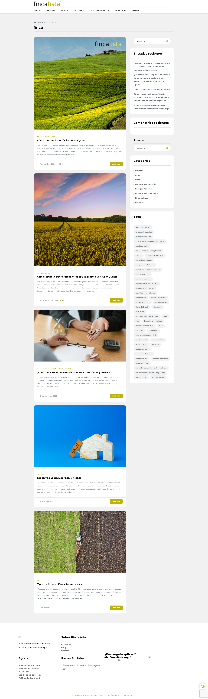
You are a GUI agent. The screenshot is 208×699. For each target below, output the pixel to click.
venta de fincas (142, 363)
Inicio (37, 10)
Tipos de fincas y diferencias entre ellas (59, 584)
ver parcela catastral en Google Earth (150, 373)
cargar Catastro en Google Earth (148, 251)
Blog (64, 10)
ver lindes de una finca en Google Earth (151, 368)
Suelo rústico (141, 344)
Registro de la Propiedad (146, 335)
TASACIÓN (121, 10)
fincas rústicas (161, 302)
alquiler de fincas (143, 227)
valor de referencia (160, 358)
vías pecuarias (158, 377)
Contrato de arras (142, 274)
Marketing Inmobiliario (145, 184)
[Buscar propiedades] (203, 686)
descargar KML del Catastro (147, 284)
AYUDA (136, 10)
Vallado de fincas (142, 349)
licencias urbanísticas (153, 321)
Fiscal (53, 137)
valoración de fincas (144, 354)
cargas (138, 255)
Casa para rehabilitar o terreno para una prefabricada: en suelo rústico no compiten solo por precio (151, 66)
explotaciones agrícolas (145, 293)
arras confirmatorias (144, 232)
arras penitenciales (143, 237)
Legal (47, 137)
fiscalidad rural (142, 307)
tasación (155, 344)
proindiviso (153, 330)
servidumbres (158, 340)
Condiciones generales (30, 675)
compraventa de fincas (145, 265)
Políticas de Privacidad (30, 665)
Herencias (157, 307)
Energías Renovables (144, 189)
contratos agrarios (143, 279)
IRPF (165, 316)
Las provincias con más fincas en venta (59, 478)
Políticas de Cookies (29, 669)
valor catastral (141, 358)
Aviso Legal (24, 672)
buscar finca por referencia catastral (150, 241)
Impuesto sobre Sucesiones (147, 316)
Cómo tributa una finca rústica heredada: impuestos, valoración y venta (77, 276)
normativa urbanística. (145, 326)
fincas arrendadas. (158, 298)
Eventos (78, 10)
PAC (160, 326)
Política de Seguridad (29, 678)
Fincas (51, 10)
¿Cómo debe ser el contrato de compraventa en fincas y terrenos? (74, 372)
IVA (137, 321)
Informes (139, 202)
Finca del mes (141, 198)
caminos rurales (142, 246)
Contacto (66, 644)
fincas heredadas (142, 302)
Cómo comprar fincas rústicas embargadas (61, 140)
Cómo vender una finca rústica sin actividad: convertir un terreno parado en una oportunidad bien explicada (151, 97)
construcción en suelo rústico (148, 269)
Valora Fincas (99, 10)
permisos (139, 330)
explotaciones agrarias (145, 288)
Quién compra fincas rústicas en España (151, 89)
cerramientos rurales (144, 260)
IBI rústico (140, 312)
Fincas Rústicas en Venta (47, 369)
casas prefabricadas (155, 255)
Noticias (40, 137)
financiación (141, 298)
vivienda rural (141, 377)
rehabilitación (141, 340)
